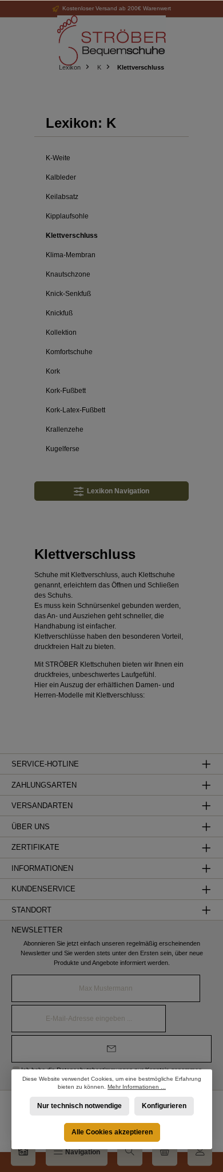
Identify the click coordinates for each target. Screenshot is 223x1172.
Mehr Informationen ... (136, 1087)
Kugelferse (62, 449)
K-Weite (58, 158)
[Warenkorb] (164, 1152)
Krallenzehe (64, 429)
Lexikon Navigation (116, 490)
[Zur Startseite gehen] (111, 40)
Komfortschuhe (69, 352)
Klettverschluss (72, 236)
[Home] (23, 1152)
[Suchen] (129, 1152)
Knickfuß (59, 313)
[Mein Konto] (200, 1152)
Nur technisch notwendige (79, 1106)
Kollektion (61, 332)
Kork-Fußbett (66, 391)
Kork (53, 371)
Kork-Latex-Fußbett (75, 410)
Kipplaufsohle (67, 216)
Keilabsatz (62, 197)
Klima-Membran (70, 255)
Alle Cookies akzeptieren (111, 1132)
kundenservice (43, 889)
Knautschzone (68, 274)
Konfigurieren (163, 1106)
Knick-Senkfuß (68, 294)
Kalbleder (61, 177)
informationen (42, 868)
